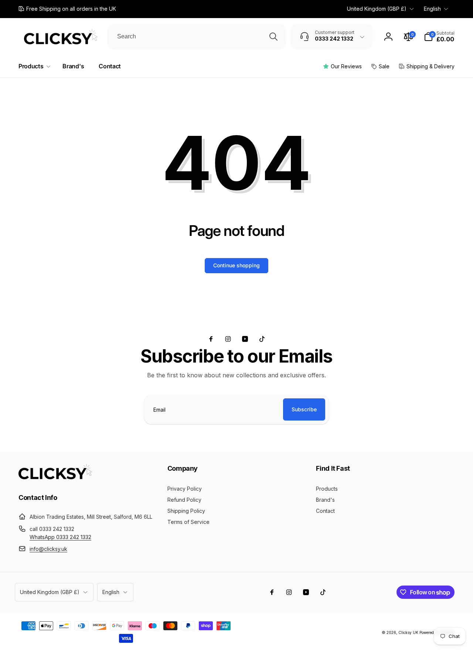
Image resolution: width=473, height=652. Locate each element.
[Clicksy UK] (55, 477)
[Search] (273, 36)
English (432, 9)
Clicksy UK (408, 632)
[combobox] (196, 36)
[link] (67, 9)
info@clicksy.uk (48, 549)
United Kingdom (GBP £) (376, 9)
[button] (439, 36)
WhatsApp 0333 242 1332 (60, 537)
